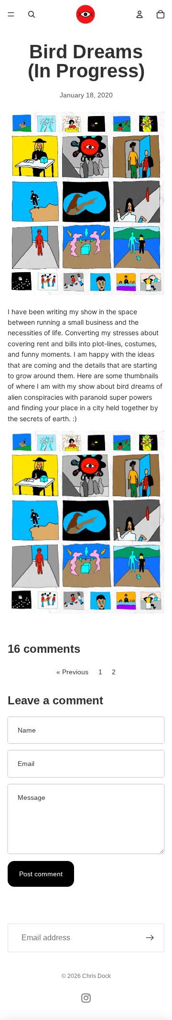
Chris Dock (96, 976)
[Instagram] (86, 998)
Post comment (41, 874)
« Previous (72, 672)
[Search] (31, 14)
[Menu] (11, 14)
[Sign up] (150, 938)
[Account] (139, 14)
